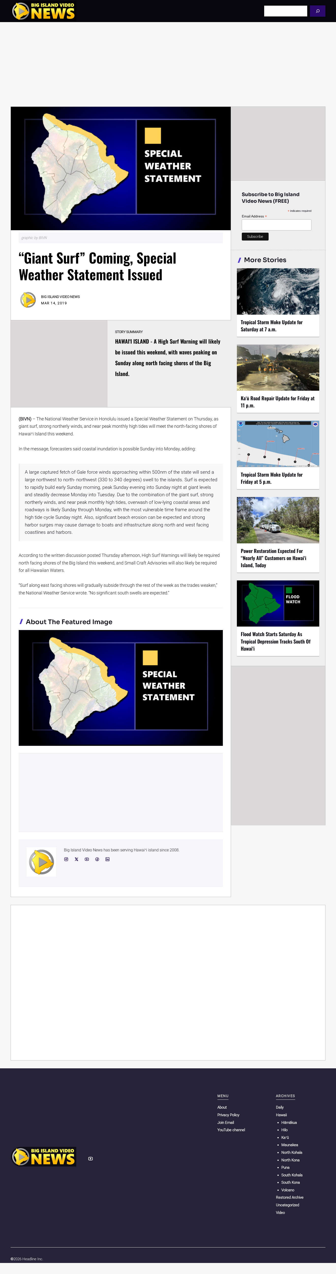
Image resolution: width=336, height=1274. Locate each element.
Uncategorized (287, 1205)
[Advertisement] (168, 64)
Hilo (284, 1130)
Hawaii (281, 1115)
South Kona (290, 1182)
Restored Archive (290, 1197)
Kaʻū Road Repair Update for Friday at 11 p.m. (278, 401)
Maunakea (289, 1145)
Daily (280, 1107)
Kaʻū (285, 1137)
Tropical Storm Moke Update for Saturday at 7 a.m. (272, 325)
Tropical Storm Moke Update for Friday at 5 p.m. (272, 478)
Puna (285, 1167)
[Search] (317, 10)
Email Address (254, 216)
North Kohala (291, 1152)
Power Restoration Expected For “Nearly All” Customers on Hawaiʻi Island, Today (273, 558)
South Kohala (292, 1175)
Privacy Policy (228, 1115)
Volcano (287, 1190)
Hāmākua (289, 1122)
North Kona (290, 1160)
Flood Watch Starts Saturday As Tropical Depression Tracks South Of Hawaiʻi (275, 641)
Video (280, 1212)
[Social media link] (66, 859)
